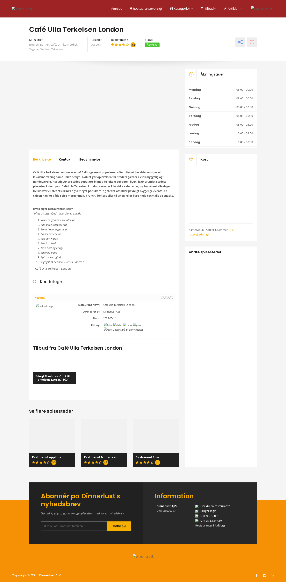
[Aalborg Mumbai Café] (221, 349)
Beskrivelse (42, 159)
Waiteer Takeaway (52, 49)
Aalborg (96, 44)
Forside (116, 8)
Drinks (62, 44)
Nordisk (72, 44)
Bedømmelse (89, 159)
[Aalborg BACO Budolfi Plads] (221, 419)
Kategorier (182, 8)
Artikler (233, 8)
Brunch (34, 44)
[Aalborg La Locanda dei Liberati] (221, 284)
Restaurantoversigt (147, 8)
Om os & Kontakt (211, 520)
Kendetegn (51, 282)
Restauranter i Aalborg (210, 525)
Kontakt (65, 159)
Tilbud (209, 8)
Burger (44, 44)
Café (53, 44)
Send (117, 526)
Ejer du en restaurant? (215, 506)
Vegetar (34, 49)
